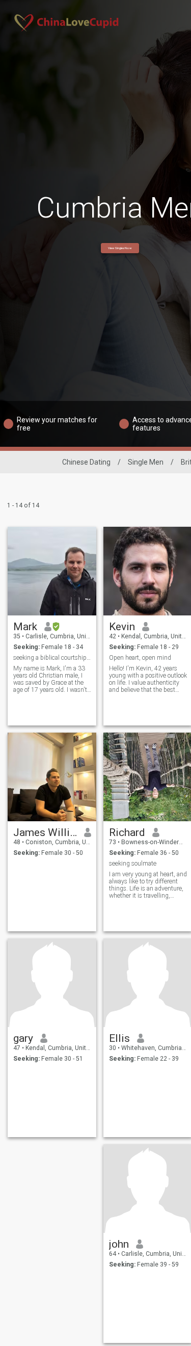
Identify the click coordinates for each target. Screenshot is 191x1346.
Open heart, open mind (140, 657)
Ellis (119, 1038)
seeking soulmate (132, 863)
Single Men (145, 462)
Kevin (122, 627)
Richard (127, 832)
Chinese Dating (86, 462)
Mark (25, 627)
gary (23, 1038)
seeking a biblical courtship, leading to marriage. (52, 657)
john (119, 1244)
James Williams (45, 832)
